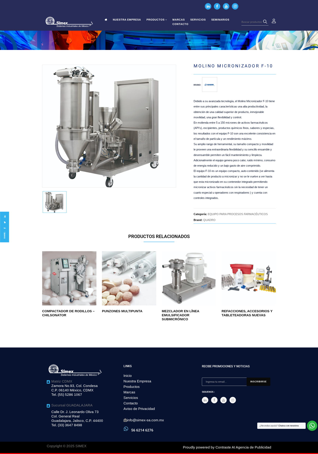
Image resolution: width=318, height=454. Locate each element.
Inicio (127, 376)
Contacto (130, 403)
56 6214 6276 (142, 430)
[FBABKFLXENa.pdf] (54, 202)
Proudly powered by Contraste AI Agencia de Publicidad (227, 447)
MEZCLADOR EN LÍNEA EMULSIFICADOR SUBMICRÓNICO (180, 315)
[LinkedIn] (4, 216)
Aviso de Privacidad (139, 409)
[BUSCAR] (265, 22)
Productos (131, 387)
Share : (4, 235)
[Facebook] (4, 228)
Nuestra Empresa (137, 381)
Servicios (130, 398)
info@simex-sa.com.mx (145, 420)
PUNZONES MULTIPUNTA (122, 311)
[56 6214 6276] (125, 428)
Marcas (129, 392)
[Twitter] (4, 222)
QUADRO (209, 219)
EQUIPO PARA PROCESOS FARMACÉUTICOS (238, 214)
